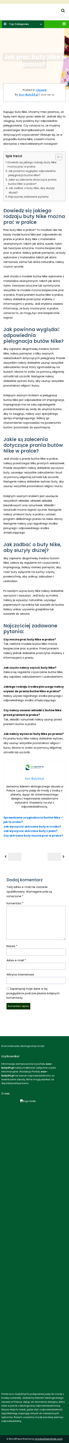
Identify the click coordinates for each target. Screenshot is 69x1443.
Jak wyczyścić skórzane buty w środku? (32, 826)
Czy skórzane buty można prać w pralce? (33, 836)
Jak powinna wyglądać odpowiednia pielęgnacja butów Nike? (32, 173)
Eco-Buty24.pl (9, 10)
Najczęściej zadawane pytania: (28, 197)
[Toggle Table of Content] (57, 157)
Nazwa (12, 946)
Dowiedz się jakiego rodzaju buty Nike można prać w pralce (32, 164)
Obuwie (41, 90)
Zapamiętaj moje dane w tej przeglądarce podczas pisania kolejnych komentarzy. (33, 993)
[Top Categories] (41, 24)
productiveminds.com (49, 1439)
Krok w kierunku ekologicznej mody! (23, 14)
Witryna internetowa (20, 974)
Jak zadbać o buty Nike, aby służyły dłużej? (32, 190)
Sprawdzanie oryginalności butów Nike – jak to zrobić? (33, 820)
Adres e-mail (16, 960)
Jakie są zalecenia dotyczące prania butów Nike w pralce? (32, 182)
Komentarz (15, 903)
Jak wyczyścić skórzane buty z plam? (30, 831)
